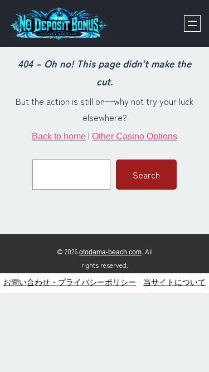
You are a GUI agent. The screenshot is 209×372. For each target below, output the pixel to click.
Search (146, 174)
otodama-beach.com (110, 252)
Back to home (59, 136)
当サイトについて (174, 282)
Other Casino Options (134, 136)
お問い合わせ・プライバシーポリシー (69, 282)
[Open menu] (192, 23)
